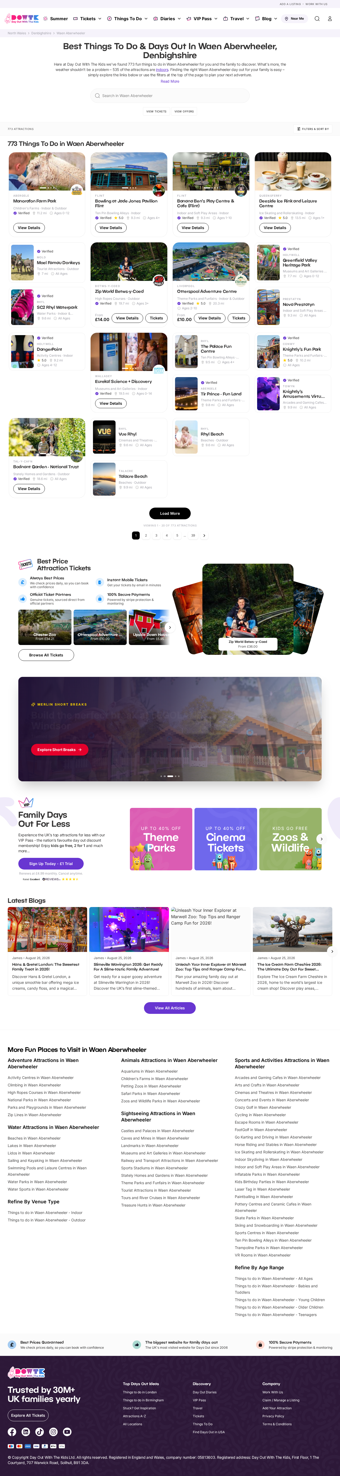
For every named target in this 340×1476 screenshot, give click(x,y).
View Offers (184, 111)
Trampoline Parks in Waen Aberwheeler (269, 1247)
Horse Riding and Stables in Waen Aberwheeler (276, 1144)
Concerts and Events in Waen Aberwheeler (272, 1100)
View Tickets (156, 111)
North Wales (17, 33)
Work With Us (316, 4)
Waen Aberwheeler (71, 33)
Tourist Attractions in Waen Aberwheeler (156, 1190)
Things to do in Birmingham (143, 1400)
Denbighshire (41, 33)
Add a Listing (290, 4)
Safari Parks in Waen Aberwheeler (150, 1093)
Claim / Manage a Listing (280, 1400)
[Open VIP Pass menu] (216, 18)
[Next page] (204, 535)
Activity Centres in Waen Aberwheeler (41, 1077)
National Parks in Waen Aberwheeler (39, 1100)
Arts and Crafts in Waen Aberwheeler (267, 1085)
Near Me (297, 18)
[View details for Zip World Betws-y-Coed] (129, 284)
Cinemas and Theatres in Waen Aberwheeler (273, 1092)
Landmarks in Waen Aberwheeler (149, 1145)
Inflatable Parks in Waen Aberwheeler (267, 1174)
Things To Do (128, 18)
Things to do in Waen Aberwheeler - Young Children (280, 1299)
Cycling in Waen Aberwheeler (260, 1114)
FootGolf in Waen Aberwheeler (261, 1129)
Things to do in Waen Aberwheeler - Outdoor (47, 1220)
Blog (266, 18)
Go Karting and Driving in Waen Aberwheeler (273, 1137)
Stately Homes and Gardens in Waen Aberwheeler (164, 1175)
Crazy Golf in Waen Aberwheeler (263, 1107)
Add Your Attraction (277, 1408)
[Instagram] (53, 1433)
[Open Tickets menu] (100, 18)
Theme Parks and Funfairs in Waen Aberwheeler (163, 1182)
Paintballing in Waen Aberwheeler (264, 1196)
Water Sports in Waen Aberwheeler (38, 1189)
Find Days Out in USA (209, 1432)
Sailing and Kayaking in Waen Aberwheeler (45, 1160)
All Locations (132, 1424)
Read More (170, 81)
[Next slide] (321, 839)
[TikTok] (39, 1433)
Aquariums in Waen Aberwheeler (149, 1071)
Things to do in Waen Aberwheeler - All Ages (274, 1278)
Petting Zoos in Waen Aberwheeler (151, 1086)
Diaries (167, 18)
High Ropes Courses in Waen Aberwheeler (44, 1092)
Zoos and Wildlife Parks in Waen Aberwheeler (160, 1101)
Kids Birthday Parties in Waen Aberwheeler (272, 1181)
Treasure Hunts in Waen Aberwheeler (153, 1205)
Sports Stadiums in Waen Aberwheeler (154, 1168)
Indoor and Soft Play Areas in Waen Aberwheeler (277, 1167)
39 (193, 535)
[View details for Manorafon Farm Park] (47, 194)
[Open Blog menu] (276, 18)
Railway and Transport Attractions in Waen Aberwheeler (169, 1160)
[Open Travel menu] (248, 18)
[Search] (317, 18)
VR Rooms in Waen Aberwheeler (263, 1255)
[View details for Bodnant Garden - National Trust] (47, 458)
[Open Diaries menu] (180, 18)
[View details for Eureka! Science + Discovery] (129, 373)
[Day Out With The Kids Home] (21, 18)
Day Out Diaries (204, 1392)
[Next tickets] (170, 627)
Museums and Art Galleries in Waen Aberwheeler (163, 1153)
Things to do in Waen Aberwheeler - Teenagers (276, 1314)
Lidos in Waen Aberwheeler (31, 1153)
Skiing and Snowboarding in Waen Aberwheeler (276, 1225)
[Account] (330, 18)
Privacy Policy (273, 1416)
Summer (59, 18)
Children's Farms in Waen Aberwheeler (154, 1078)
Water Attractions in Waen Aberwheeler (53, 1127)
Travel (237, 18)
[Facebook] (12, 1433)
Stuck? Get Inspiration (139, 1408)
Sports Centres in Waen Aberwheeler (267, 1232)
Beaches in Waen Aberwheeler (34, 1138)
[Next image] (79, 171)
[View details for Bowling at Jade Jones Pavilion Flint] (129, 194)
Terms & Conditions (277, 1424)
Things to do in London (140, 1392)
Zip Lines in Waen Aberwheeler (34, 1114)
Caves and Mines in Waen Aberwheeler (155, 1138)
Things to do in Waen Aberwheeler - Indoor (45, 1212)
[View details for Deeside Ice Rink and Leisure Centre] (293, 194)
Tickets (88, 18)
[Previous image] (15, 171)
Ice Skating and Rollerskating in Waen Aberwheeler (279, 1152)
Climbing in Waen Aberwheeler (34, 1085)
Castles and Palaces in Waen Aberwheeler (157, 1130)
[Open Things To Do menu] (146, 18)
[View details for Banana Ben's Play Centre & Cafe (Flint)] (211, 194)
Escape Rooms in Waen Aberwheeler (266, 1122)
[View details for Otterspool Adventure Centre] (211, 284)
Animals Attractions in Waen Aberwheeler (169, 1060)
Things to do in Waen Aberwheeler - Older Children (279, 1307)
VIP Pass (203, 18)
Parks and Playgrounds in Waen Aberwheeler (47, 1107)
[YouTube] (67, 1433)
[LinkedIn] (26, 1433)
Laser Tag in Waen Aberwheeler (262, 1189)
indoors (162, 69)
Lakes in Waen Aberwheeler (32, 1145)
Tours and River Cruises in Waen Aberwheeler (160, 1197)
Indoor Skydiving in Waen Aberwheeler (268, 1159)
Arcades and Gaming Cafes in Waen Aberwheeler (278, 1077)
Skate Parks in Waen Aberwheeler (264, 1218)
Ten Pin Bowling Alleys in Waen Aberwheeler (273, 1240)
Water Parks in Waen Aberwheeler (37, 1181)
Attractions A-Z (134, 1416)
